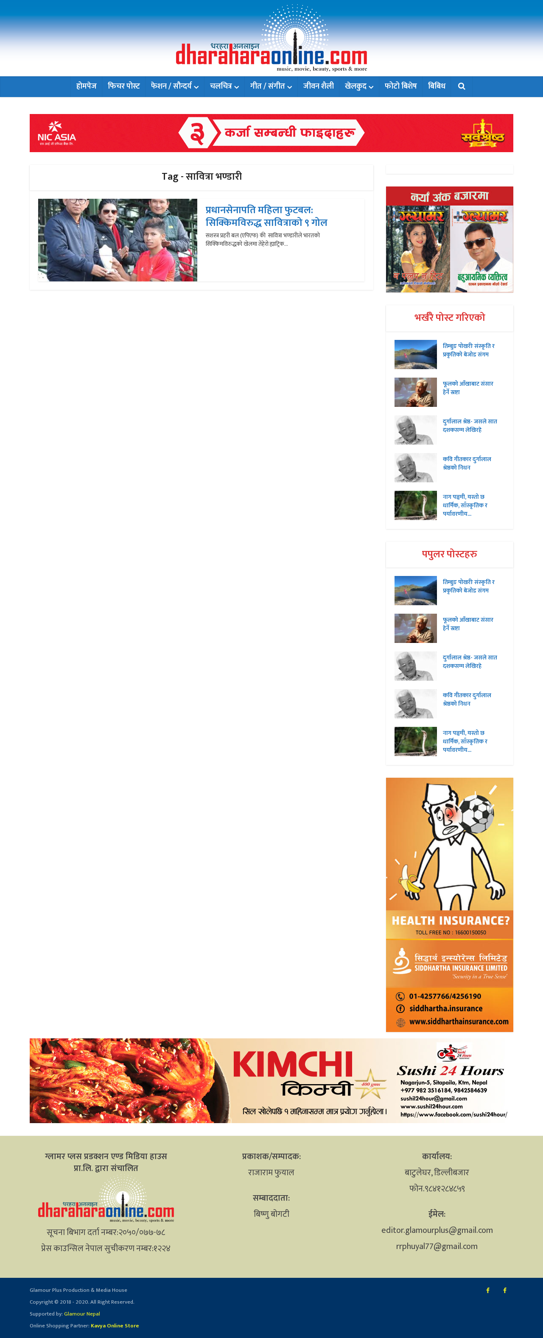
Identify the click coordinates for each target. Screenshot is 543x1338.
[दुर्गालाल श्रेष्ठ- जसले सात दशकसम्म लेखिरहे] (419, 430)
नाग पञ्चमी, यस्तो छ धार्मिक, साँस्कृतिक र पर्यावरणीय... (465, 505)
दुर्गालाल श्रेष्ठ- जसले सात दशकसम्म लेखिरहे (470, 425)
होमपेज (86, 86)
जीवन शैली (318, 86)
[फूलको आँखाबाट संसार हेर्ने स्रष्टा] (419, 392)
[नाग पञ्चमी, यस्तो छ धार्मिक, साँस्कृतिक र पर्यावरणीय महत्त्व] (419, 505)
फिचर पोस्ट (124, 86)
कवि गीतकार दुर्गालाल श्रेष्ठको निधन (467, 463)
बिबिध (436, 86)
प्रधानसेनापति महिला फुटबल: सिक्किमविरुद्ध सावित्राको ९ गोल (266, 216)
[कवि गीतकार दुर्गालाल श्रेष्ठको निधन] (419, 467)
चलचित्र (221, 86)
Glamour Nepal (81, 1314)
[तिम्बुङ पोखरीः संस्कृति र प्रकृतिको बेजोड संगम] (419, 354)
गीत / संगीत (267, 86)
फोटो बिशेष (401, 86)
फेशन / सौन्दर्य (171, 86)
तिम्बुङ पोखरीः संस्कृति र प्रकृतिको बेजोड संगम (469, 350)
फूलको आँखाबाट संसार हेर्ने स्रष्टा (468, 388)
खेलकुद (356, 86)
